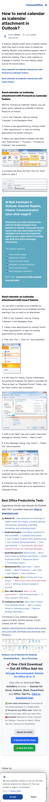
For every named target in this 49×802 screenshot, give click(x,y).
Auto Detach (12, 573)
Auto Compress (28, 573)
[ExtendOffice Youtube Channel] (15, 771)
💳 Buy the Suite (24, 744)
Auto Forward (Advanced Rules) (21, 542)
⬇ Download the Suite (24, 737)
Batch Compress (22, 570)
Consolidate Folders (16, 563)
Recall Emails (29, 553)
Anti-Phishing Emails (28, 594)
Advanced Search (31, 559)
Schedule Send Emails (32, 535)
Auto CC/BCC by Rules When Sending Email (27, 539)
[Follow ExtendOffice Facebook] (4, 771)
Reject (34, 797)
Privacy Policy (15, 791)
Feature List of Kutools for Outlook (19, 651)
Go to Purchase (30, 655)
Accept (13, 797)
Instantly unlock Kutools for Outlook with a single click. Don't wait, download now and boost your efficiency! (24, 631)
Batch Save (27, 566)
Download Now (11, 655)
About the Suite (24, 729)
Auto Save (37, 570)
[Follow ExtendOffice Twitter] (9, 771)
